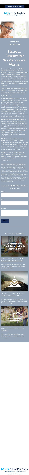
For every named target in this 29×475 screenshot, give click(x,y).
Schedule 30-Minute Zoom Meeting (14, 6)
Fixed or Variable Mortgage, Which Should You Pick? (13, 294)
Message (3, 208)
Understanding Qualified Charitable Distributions (12, 259)
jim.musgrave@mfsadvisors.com (14, 473)
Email (2, 200)
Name (2, 191)
